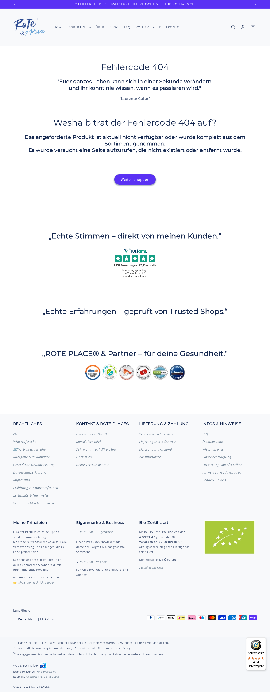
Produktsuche (212, 441)
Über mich (84, 457)
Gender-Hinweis (214, 480)
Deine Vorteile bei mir (92, 465)
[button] (79, 27)
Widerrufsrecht (24, 441)
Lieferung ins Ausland (155, 449)
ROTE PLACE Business (94, 562)
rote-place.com (46, 671)
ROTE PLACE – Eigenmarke (96, 532)
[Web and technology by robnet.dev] (43, 665)
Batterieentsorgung (216, 457)
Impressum (21, 480)
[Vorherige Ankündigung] (14, 4)
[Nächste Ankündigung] (255, 4)
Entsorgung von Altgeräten (222, 465)
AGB (16, 434)
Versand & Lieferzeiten (156, 434)
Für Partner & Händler (93, 434)
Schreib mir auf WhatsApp (96, 449)
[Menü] (263, 639)
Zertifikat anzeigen (151, 567)
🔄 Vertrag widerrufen (30, 449)
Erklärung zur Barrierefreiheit (35, 488)
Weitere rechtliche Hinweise (34, 503)
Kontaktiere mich (89, 441)
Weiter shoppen (135, 179)
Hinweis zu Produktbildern (222, 472)
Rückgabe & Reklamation (32, 457)
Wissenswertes (213, 449)
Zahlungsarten (150, 457)
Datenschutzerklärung (30, 472)
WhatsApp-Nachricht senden (36, 582)
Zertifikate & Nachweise (31, 495)
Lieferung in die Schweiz (157, 441)
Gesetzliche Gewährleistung (34, 465)
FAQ (205, 434)
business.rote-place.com (43, 677)
